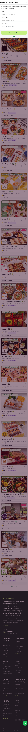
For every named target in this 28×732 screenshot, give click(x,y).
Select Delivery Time (8, 26)
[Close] (26, 2)
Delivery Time (4, 23)
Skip (14, 36)
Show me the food (14, 32)
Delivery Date (4, 17)
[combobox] (14, 14)
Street (2, 11)
